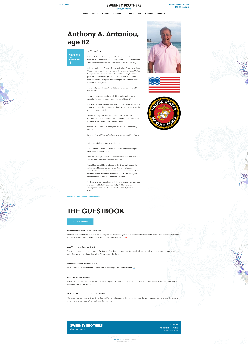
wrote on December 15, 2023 (91, 230)
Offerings (105, 13)
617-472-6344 (64, 5)
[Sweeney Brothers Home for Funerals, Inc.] (124, 7)
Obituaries (149, 13)
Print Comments (95, 196)
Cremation (117, 13)
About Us (95, 13)
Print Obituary (82, 196)
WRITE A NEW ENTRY (80, 221)
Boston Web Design (118, 339)
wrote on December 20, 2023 (94, 294)
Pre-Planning (129, 13)
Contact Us (161, 13)
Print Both (71, 196)
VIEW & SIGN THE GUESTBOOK (74, 57)
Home (85, 13)
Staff (139, 13)
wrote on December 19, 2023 (86, 277)
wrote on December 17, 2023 (87, 263)
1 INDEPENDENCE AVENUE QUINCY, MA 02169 (179, 6)
